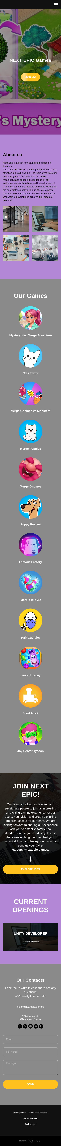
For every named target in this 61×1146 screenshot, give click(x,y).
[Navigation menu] (56, 4)
